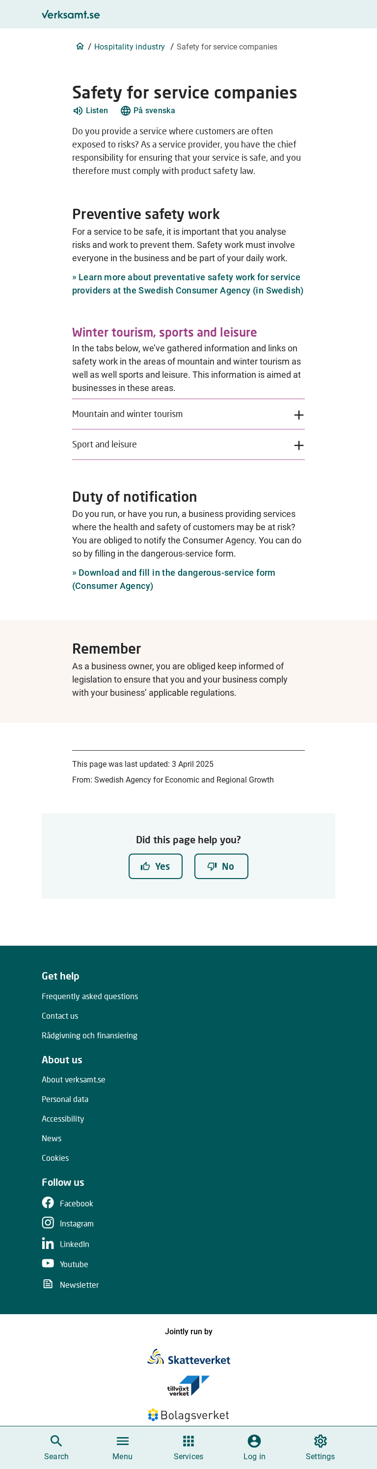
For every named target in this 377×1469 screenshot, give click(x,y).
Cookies (55, 1157)
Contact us (60, 1015)
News (51, 1138)
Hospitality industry (129, 46)
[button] (90, 111)
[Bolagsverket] (188, 1415)
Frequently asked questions (90, 996)
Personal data (65, 1098)
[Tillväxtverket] (188, 1385)
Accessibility (63, 1118)
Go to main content (235, 10)
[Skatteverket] (188, 1356)
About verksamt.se (74, 1079)
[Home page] (80, 46)
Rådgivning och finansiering (89, 1035)
